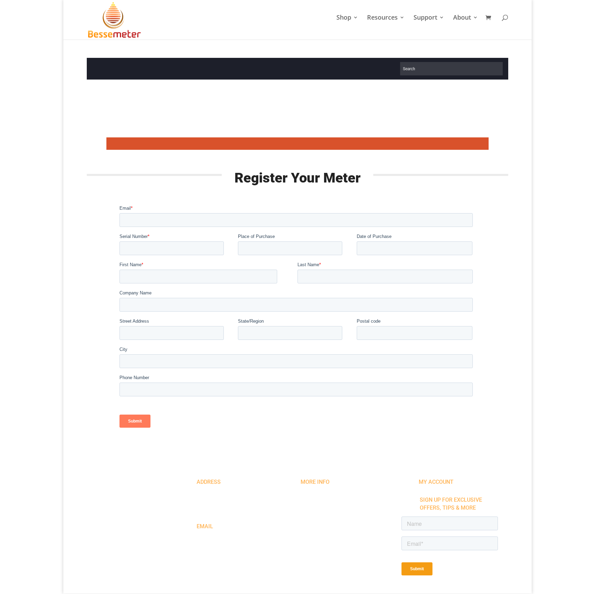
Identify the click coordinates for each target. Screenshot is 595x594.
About (462, 18)
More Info (315, 482)
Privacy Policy (112, 560)
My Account (436, 482)
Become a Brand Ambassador (343, 515)
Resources (382, 18)
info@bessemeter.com (224, 538)
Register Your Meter (331, 500)
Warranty (317, 507)
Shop (343, 18)
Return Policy (143, 560)
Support (425, 18)
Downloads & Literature (335, 522)
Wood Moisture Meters (334, 492)
